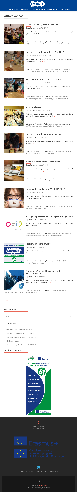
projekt (28, 126)
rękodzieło (53, 44)
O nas (61, 9)
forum (49, 233)
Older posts (9, 301)
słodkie (36, 153)
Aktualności (25, 9)
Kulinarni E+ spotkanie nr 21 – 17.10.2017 (45, 52)
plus (48, 44)
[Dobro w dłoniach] (14, 115)
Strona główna (14, 9)
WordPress (46, 488)
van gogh (51, 99)
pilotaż (44, 44)
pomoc (67, 124)
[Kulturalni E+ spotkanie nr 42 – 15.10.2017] (14, 88)
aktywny (50, 179)
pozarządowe (30, 235)
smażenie (33, 71)
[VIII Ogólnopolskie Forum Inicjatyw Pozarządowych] (14, 225)
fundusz (59, 42)
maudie (28, 99)
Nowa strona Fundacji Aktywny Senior (43, 161)
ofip (60, 233)
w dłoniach (42, 126)
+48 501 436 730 (55, 471)
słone (40, 153)
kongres (55, 290)
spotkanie (40, 71)
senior (36, 181)
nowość (61, 179)
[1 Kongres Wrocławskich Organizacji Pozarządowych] (14, 280)
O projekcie (51, 9)
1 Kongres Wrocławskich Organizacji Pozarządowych (43, 272)
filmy (49, 96)
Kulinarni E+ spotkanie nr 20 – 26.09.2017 (45, 134)
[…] (48, 34)
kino (60, 96)
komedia (69, 206)
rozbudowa (29, 181)
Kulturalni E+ (38, 96)
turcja (28, 263)
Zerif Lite (30, 488)
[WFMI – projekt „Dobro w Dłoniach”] (14, 33)
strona (40, 181)
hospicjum (66, 42)
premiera (68, 179)
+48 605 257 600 (33, 471)
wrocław (21, 292)
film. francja (58, 206)
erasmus (54, 42)
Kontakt (68, 9)
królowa (65, 96)
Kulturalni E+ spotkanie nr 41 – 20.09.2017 (45, 189)
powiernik (38, 99)
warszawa (45, 235)
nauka (69, 69)
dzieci (49, 42)
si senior (45, 99)
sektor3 (15, 292)
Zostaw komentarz (65, 44)
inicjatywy (55, 233)
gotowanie (56, 69)
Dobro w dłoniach (34, 107)
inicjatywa (29, 44)
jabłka (28, 153)
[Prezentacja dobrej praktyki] (14, 252)
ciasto (49, 151)
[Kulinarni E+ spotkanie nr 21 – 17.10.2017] (14, 61)
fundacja (56, 179)
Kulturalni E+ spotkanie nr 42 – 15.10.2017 (45, 79)
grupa (59, 124)
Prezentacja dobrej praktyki (38, 244)
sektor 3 (68, 261)
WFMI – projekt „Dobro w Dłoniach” (42, 24)
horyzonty (55, 96)
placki (28, 71)
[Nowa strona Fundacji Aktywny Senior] (14, 170)
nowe (33, 99)
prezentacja (56, 261)
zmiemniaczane (49, 71)
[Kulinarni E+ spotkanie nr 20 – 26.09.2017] (14, 143)
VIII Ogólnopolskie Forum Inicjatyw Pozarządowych (49, 216)
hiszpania (64, 69)
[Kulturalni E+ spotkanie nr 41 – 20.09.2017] (14, 198)
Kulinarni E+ (38, 69)
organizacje (62, 290)
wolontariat (50, 126)
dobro (49, 124)
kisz (32, 153)
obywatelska (37, 44)
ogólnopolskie (66, 233)
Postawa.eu (43, 486)
